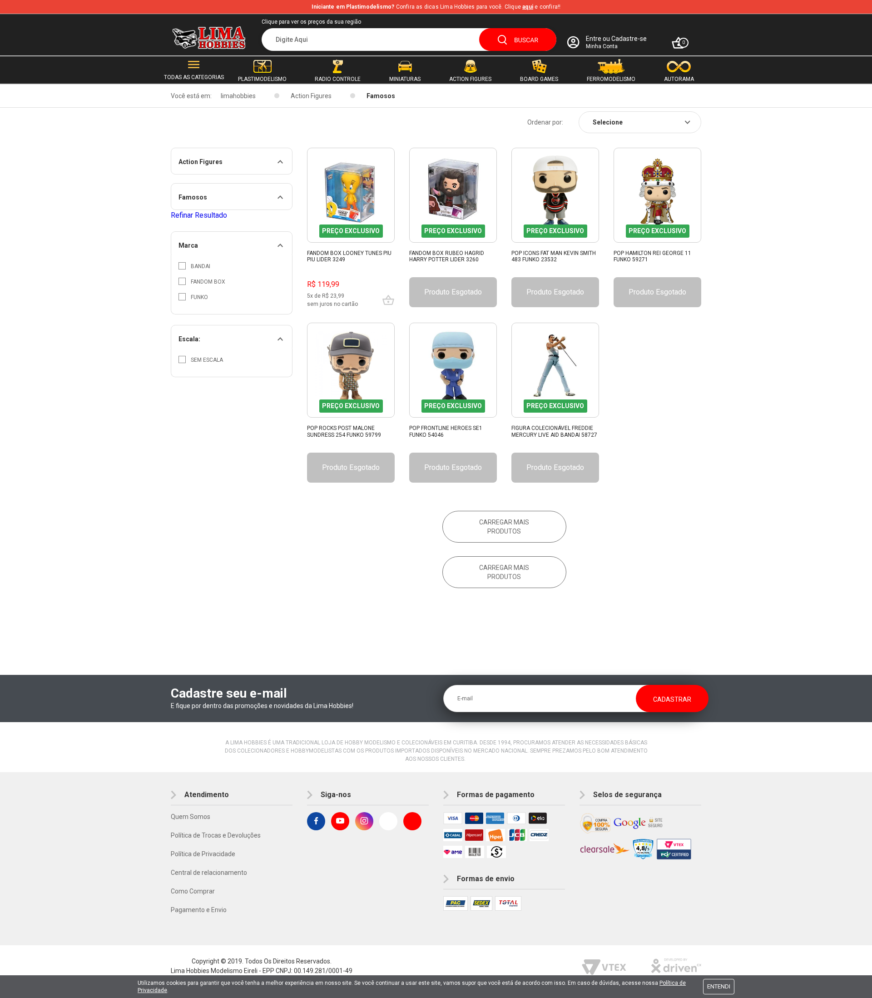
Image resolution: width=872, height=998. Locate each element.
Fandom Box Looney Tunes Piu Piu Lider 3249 (349, 256)
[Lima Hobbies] (209, 38)
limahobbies (238, 96)
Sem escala (207, 360)
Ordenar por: (545, 122)
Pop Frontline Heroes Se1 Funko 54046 (445, 431)
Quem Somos (190, 816)
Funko (199, 297)
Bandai (200, 266)
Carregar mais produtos (504, 527)
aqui (527, 7)
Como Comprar (193, 891)
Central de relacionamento (209, 872)
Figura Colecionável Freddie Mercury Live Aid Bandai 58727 (554, 431)
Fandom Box (208, 282)
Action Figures (311, 96)
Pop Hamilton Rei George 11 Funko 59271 (652, 256)
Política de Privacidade (203, 854)
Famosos (381, 96)
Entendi (718, 986)
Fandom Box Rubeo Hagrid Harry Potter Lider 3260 (446, 256)
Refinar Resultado (199, 215)
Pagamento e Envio (199, 909)
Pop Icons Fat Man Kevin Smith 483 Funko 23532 (553, 256)
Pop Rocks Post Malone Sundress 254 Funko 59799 (344, 431)
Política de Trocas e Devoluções (216, 835)
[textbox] (409, 39)
